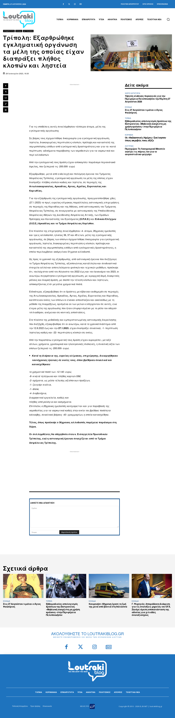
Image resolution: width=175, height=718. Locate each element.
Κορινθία (129, 135)
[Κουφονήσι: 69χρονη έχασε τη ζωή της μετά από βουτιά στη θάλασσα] (109, 586)
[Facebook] (63, 4)
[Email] (5, 97)
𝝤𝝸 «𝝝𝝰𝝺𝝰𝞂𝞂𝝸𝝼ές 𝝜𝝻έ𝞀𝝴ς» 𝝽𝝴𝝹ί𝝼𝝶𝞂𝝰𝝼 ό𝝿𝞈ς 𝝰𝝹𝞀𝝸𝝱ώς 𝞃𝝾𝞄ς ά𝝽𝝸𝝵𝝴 (145, 139)
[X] (5, 91)
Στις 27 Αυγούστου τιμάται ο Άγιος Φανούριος (144, 111)
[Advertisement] (74, 104)
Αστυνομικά (28, 31)
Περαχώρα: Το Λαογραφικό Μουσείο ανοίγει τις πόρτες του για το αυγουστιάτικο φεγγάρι (145, 151)
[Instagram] (75, 4)
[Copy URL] (5, 103)
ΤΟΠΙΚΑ (128, 118)
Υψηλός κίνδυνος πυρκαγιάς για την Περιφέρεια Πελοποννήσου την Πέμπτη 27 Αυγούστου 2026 (147, 98)
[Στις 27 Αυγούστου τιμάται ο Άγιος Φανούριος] (23, 586)
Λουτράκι (129, 146)
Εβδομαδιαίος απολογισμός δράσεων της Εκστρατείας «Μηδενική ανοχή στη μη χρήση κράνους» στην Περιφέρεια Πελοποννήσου (148, 125)
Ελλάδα (19, 31)
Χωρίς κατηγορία (132, 93)
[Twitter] (69, 4)
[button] (168, 19)
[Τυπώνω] (5, 109)
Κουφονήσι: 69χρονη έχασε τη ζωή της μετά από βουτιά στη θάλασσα (108, 605)
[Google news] (80, 4)
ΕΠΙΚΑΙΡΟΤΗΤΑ (9, 31)
